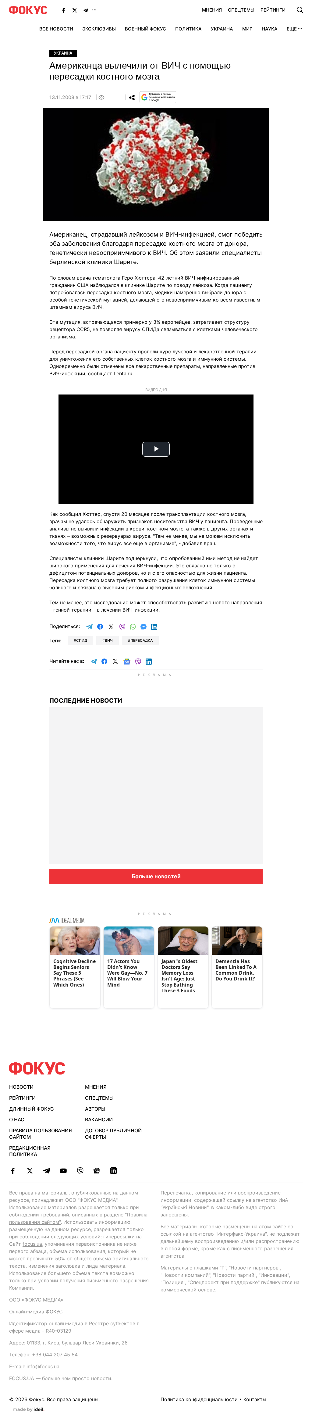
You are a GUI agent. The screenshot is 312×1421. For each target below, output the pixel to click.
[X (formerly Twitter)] (74, 10)
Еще (292, 29)
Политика (188, 29)
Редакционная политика (30, 1151)
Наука (270, 29)
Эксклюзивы (99, 29)
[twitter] (30, 1170)
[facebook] (13, 1170)
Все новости (56, 29)
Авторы (95, 1109)
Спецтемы (241, 10)
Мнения (212, 10)
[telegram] (46, 1170)
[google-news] (97, 1170)
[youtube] (63, 1170)
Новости (21, 1087)
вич (109, 640)
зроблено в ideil (28, 1410)
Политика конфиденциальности (199, 1399)
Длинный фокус (31, 1109)
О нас (16, 1119)
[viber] (80, 1170)
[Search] (300, 10)
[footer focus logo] (37, 1068)
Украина (222, 29)
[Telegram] (85, 10)
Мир (247, 29)
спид (81, 640)
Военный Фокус (145, 29)
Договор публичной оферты (113, 1133)
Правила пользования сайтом (40, 1133)
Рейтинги (273, 10)
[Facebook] (63, 10)
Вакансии (99, 1119)
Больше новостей (156, 876)
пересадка (141, 640)
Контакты (254, 1399)
